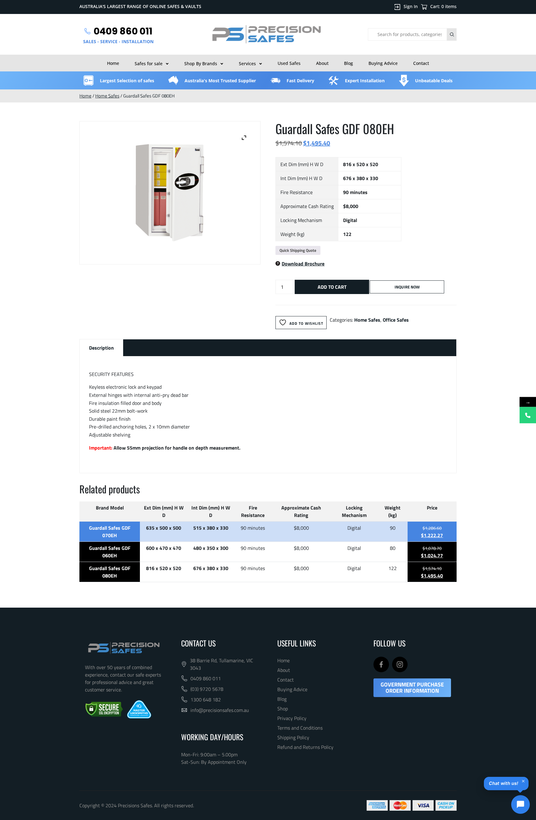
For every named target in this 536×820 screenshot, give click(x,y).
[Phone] (528, 415)
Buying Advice (383, 63)
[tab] (101, 347)
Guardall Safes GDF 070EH (110, 531)
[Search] (452, 34)
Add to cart (332, 287)
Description (101, 347)
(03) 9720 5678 (206, 689)
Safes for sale (149, 63)
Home (113, 63)
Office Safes (396, 320)
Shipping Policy (293, 737)
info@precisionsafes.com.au (219, 710)
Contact (421, 63)
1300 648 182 (205, 699)
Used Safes (289, 63)
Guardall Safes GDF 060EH (110, 551)
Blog (348, 63)
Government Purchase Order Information (412, 687)
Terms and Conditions (300, 728)
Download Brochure (303, 263)
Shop (282, 708)
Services (247, 63)
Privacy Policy (291, 718)
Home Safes (107, 95)
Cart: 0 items (443, 6)
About (322, 63)
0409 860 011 (205, 678)
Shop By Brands (200, 63)
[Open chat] (520, 804)
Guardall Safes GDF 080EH (110, 571)
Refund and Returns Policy (305, 747)
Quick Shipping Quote (297, 250)
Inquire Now (407, 287)
